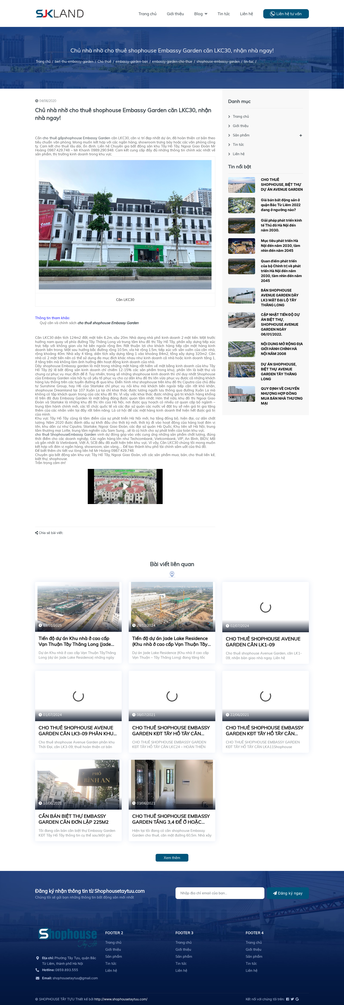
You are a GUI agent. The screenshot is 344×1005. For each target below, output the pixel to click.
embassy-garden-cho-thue (172, 61)
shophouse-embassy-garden (218, 61)
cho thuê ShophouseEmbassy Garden (65, 434)
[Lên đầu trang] (329, 980)
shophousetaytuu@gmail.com (70, 978)
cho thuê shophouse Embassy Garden (108, 323)
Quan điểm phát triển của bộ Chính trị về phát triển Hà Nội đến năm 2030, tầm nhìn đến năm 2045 (281, 271)
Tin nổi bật (239, 166)
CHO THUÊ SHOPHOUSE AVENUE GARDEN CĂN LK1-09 (263, 641)
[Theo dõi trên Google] (297, 999)
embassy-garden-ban (132, 61)
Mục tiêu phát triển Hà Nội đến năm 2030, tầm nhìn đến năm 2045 (280, 245)
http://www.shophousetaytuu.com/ (120, 999)
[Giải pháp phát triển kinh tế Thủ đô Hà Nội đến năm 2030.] (241, 226)
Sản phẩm (241, 135)
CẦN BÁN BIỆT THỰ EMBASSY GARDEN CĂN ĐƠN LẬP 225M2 (74, 819)
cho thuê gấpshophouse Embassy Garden (76, 138)
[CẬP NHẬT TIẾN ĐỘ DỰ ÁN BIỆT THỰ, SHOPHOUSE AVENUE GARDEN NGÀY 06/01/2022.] (241, 320)
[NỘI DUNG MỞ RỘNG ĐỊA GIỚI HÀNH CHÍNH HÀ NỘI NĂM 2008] (241, 349)
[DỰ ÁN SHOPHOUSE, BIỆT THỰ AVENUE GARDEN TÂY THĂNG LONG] (241, 369)
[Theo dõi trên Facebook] (287, 999)
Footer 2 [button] (114, 933)
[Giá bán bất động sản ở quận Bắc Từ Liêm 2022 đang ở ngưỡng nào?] (241, 205)
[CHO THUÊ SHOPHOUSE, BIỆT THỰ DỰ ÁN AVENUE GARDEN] (241, 185)
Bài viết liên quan (172, 563)
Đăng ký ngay (290, 893)
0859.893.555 (60, 970)
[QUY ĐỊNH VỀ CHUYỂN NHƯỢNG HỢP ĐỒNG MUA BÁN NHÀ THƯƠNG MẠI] (241, 394)
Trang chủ (241, 116)
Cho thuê (104, 61)
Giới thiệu (241, 126)
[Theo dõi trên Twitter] (292, 999)
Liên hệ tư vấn (289, 13)
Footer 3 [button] (184, 933)
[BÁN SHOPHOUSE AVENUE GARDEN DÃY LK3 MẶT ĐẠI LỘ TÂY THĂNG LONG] (241, 295)
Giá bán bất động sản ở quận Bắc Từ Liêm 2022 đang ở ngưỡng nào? (280, 205)
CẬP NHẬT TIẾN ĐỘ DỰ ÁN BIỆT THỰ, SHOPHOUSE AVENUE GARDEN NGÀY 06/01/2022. (280, 324)
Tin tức (238, 144)
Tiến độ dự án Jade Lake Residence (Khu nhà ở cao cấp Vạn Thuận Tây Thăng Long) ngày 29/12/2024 (170, 644)
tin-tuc (249, 61)
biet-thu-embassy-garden (74, 61)
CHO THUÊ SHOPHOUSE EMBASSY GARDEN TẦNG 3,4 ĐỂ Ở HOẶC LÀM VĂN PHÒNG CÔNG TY (171, 822)
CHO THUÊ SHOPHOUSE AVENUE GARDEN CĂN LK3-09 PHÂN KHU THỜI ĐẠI (76, 733)
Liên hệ (239, 154)
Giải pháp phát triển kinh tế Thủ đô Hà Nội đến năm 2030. (281, 225)
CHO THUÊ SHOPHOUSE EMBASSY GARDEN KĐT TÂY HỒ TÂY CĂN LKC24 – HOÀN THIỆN (171, 733)
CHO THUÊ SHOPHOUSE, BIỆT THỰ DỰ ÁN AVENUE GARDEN (282, 184)
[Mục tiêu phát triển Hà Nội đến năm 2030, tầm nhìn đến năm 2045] (241, 246)
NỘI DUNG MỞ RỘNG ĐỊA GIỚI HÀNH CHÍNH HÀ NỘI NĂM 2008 (282, 349)
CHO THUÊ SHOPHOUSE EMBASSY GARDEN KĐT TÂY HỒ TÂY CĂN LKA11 (264, 733)
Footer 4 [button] (254, 933)
